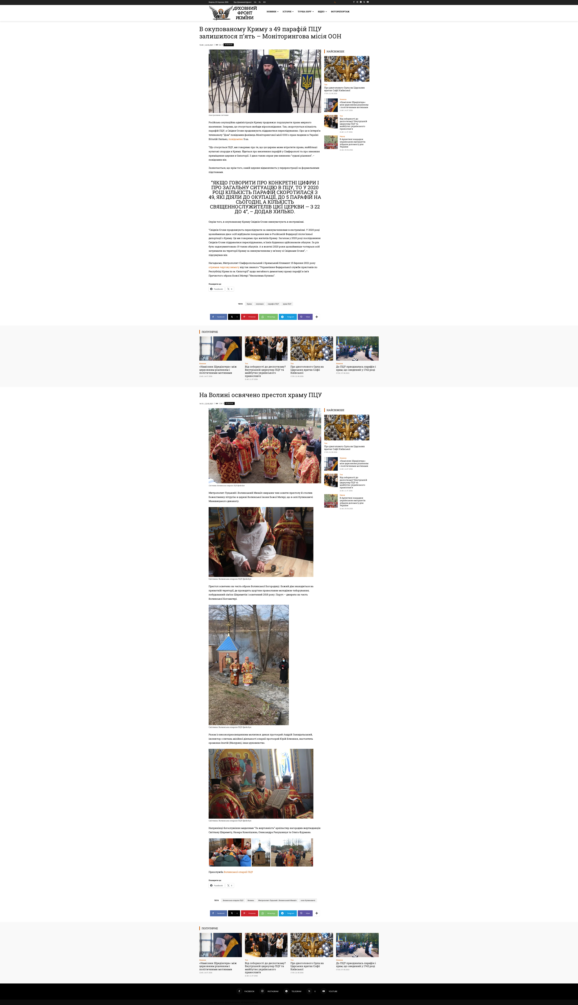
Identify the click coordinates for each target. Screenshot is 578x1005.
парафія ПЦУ (273, 304)
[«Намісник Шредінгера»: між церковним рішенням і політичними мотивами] (331, 105)
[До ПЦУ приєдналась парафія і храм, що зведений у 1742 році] (357, 348)
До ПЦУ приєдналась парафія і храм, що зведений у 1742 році (356, 368)
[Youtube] (367, 2)
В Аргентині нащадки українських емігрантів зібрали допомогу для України (352, 143)
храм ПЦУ (287, 304)
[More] (317, 317)
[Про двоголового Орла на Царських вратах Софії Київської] (346, 69)
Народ (342, 136)
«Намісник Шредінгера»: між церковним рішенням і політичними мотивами (354, 105)
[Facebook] (354, 2)
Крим (249, 304)
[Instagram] (357, 2)
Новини (229, 45)
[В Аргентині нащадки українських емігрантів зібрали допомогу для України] (331, 142)
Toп (325, 84)
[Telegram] (361, 2)
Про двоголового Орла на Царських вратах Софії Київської (344, 89)
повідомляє (235, 139)
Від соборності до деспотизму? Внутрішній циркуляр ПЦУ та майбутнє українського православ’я (353, 123)
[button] (335, 2)
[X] (364, 2)
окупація (260, 304)
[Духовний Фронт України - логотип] (233, 13)
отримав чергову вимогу (224, 267)
